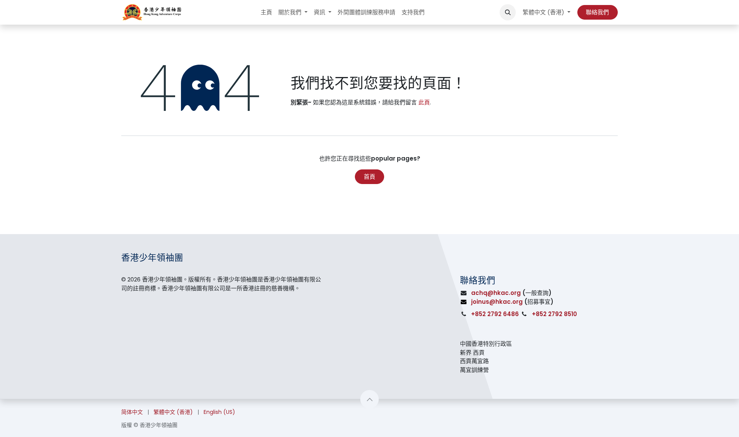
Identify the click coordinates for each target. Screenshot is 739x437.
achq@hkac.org (496, 293)
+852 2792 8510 (554, 314)
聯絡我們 (597, 12)
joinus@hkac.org (497, 302)
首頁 (369, 176)
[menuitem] (266, 12)
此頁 (424, 102)
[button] (508, 12)
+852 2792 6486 (495, 314)
